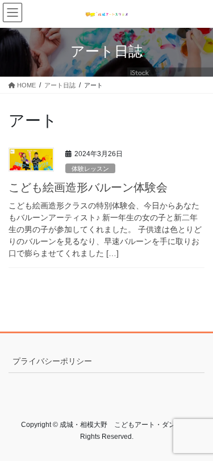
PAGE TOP (196, 437)
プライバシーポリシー (52, 361)
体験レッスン (90, 168)
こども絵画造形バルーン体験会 (94, 187)
